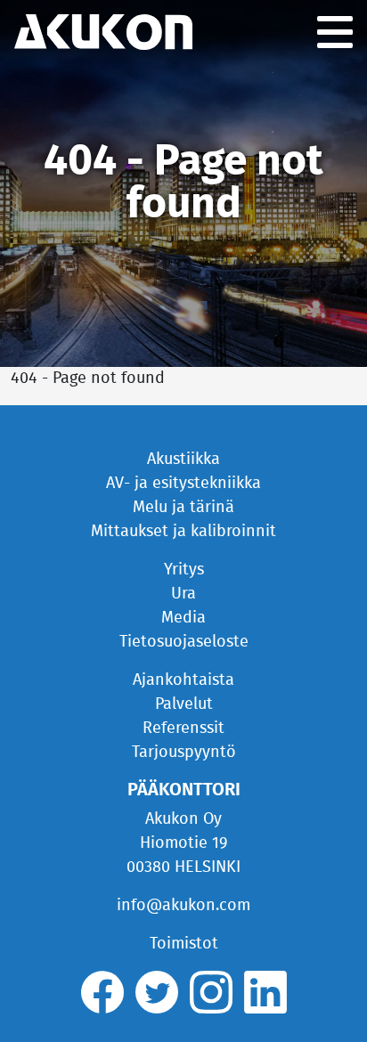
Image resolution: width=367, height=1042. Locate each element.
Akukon (103, 32)
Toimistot (184, 944)
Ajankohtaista (183, 680)
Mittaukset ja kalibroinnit (183, 532)
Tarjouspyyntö (184, 753)
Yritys (184, 570)
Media (183, 618)
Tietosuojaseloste (184, 642)
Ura (183, 594)
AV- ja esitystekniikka (183, 484)
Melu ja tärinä (183, 508)
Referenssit (183, 728)
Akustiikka (183, 460)
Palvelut (184, 704)
